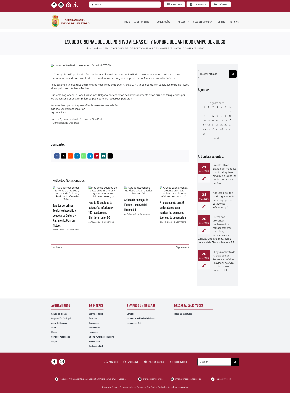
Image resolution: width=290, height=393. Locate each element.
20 (217, 124)
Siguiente (181, 247)
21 (221, 124)
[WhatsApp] (83, 156)
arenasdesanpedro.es (153, 379)
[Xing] (103, 156)
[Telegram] (90, 156)
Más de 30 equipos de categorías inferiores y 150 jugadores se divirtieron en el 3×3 (103, 192)
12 (213, 120)
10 (204, 120)
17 (204, 124)
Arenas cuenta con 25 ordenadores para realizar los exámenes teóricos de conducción (174, 192)
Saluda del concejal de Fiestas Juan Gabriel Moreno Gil (138, 190)
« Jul (216, 137)
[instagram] (61, 5)
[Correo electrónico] (110, 156)
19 (213, 124)
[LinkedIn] (77, 156)
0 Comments (72, 230)
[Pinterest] (96, 156)
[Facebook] (57, 156)
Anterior (57, 247)
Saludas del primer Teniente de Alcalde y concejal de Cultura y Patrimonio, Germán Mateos (67, 193)
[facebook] (54, 5)
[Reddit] (70, 156)
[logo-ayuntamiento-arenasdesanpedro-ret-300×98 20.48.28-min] (70, 14)
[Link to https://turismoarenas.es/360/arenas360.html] (75, 4)
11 (209, 120)
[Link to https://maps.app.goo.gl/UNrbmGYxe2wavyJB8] (68, 4)
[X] (63, 156)
